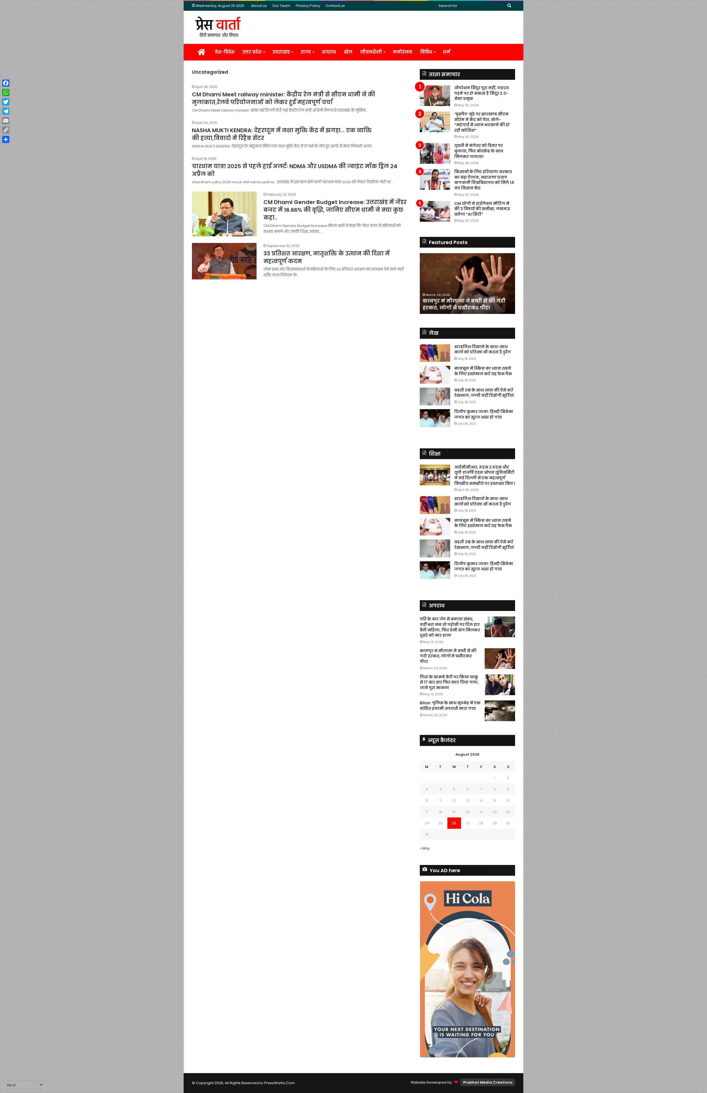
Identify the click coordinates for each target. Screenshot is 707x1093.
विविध (426, 52)
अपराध (329, 52)
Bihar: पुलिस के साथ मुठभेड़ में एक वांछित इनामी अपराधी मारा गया (450, 705)
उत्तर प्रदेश (252, 52)
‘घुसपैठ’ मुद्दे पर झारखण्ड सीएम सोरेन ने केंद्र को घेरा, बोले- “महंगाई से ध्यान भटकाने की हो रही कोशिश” (482, 122)
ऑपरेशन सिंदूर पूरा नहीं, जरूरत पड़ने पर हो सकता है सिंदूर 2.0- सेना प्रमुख (481, 93)
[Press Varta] (218, 27)
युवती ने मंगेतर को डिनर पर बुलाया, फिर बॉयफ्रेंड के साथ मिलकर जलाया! (478, 151)
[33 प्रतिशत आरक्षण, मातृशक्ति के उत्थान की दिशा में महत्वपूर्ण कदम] (224, 261)
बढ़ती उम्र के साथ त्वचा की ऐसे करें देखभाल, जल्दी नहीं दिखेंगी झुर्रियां (484, 392)
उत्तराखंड (281, 52)
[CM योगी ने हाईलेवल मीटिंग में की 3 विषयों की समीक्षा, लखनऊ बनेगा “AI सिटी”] (435, 211)
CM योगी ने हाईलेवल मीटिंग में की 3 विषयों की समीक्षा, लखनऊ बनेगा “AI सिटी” (482, 209)
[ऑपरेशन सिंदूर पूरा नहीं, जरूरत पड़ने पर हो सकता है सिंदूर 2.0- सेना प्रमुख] (435, 95)
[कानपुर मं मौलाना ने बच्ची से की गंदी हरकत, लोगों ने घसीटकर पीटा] (500, 658)
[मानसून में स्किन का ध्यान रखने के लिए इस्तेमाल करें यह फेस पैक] (435, 375)
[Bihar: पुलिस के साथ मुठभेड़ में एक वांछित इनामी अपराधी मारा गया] (500, 710)
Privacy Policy (308, 5)
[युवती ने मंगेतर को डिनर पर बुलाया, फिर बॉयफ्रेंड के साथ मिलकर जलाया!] (435, 153)
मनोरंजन (402, 52)
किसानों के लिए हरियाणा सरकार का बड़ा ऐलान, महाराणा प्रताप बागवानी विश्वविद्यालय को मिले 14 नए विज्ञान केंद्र (484, 180)
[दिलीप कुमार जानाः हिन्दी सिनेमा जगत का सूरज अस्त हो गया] (435, 418)
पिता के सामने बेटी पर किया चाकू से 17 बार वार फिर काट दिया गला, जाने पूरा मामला (449, 682)
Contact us (335, 5)
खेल (348, 52)
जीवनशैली (371, 52)
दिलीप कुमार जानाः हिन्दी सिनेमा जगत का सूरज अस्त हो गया (483, 414)
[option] (478, 283)
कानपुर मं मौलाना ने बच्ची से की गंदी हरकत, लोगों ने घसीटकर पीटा (448, 656)
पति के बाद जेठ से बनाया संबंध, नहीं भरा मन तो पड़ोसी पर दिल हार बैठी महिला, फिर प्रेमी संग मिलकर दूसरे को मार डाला (450, 627)
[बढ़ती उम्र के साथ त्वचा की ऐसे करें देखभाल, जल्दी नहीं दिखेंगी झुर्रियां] (435, 397)
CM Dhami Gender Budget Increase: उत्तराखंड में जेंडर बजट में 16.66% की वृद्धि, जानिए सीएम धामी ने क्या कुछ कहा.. (335, 209)
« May (425, 848)
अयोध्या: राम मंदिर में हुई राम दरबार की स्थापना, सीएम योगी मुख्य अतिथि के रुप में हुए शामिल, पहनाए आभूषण (477, 300)
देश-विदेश (224, 52)
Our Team (281, 5)
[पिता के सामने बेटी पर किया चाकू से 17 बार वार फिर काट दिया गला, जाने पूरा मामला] (500, 684)
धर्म (446, 52)
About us (259, 5)
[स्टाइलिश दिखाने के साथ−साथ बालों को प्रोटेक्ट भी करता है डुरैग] (435, 353)
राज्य (306, 52)
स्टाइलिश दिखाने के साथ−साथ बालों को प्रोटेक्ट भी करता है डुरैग (482, 349)
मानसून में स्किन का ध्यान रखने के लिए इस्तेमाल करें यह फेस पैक (483, 371)
